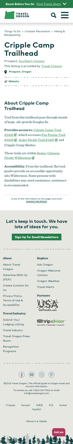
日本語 (39, 405)
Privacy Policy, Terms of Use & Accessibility (13, 300)
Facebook (22, 375)
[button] (58, 432)
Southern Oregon (32, 61)
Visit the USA (47, 305)
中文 (51, 405)
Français (10, 405)
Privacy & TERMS (36, 421)
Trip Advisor (51, 323)
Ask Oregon (45, 264)
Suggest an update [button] (36, 201)
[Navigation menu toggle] (65, 15)
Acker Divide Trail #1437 (38, 140)
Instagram (42, 375)
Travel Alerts (45, 286)
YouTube (32, 375)
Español (36, 409)
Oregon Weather (48, 281)
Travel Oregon (51, 66)
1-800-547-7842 (41, 390)
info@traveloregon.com (36, 393)
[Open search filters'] (54, 15)
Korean (63, 405)
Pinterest (51, 375)
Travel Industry (13, 330)
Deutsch (25, 405)
